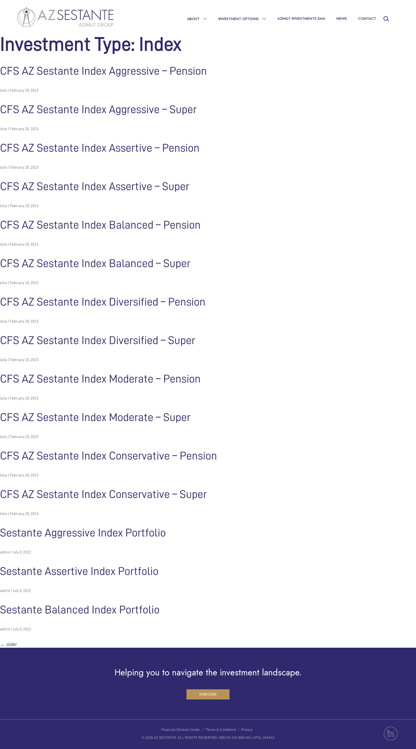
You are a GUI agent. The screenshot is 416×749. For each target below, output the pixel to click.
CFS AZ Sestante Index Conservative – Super (103, 494)
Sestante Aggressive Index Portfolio (83, 532)
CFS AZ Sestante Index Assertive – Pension (100, 148)
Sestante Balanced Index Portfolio (80, 609)
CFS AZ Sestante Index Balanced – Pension (100, 225)
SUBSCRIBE (208, 694)
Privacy (246, 730)
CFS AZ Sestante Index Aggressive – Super (98, 109)
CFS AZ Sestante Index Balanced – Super (95, 263)
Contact (367, 18)
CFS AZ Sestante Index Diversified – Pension (102, 302)
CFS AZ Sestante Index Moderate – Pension (100, 379)
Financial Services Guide (180, 730)
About (193, 19)
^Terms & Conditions (220, 730)
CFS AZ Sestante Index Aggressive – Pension (103, 71)
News (341, 18)
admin (5, 552)
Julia (3, 90)
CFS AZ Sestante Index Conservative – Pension (108, 456)
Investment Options (238, 19)
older (8, 644)
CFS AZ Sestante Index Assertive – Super (94, 186)
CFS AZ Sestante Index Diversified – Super (97, 340)
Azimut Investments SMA (301, 18)
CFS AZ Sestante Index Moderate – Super (95, 417)
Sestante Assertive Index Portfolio (79, 571)
